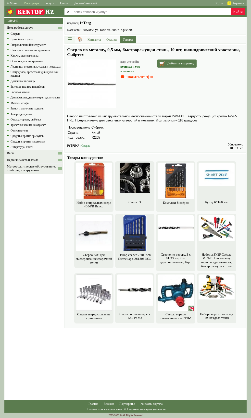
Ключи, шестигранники (25, 55)
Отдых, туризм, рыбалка (26, 119)
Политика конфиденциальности (146, 409)
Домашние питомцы (23, 81)
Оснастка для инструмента (27, 61)
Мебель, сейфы (20, 103)
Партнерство (127, 404)
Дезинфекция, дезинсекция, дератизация (35, 97)
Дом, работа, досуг (20, 27)
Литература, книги (22, 147)
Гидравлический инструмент (28, 45)
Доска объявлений (85, 3)
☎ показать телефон (136, 77)
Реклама (109, 404)
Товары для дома (21, 114)
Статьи (64, 3)
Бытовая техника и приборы (28, 86)
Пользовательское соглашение (104, 409)
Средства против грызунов (27, 136)
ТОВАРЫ (12, 21)
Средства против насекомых (28, 141)
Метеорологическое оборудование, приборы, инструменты (31, 168)
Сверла (85, 145)
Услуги (49, 3)
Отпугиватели (19, 130)
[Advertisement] (155, 363)
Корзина (236, 3)
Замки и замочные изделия (27, 108)
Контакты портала (151, 404)
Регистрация (31, 3)
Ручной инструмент (23, 39)
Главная (93, 404)
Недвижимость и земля (22, 160)
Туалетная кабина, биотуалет (28, 125)
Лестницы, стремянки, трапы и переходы (36, 66)
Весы (10, 153)
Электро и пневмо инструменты (30, 50)
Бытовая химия (20, 92)
